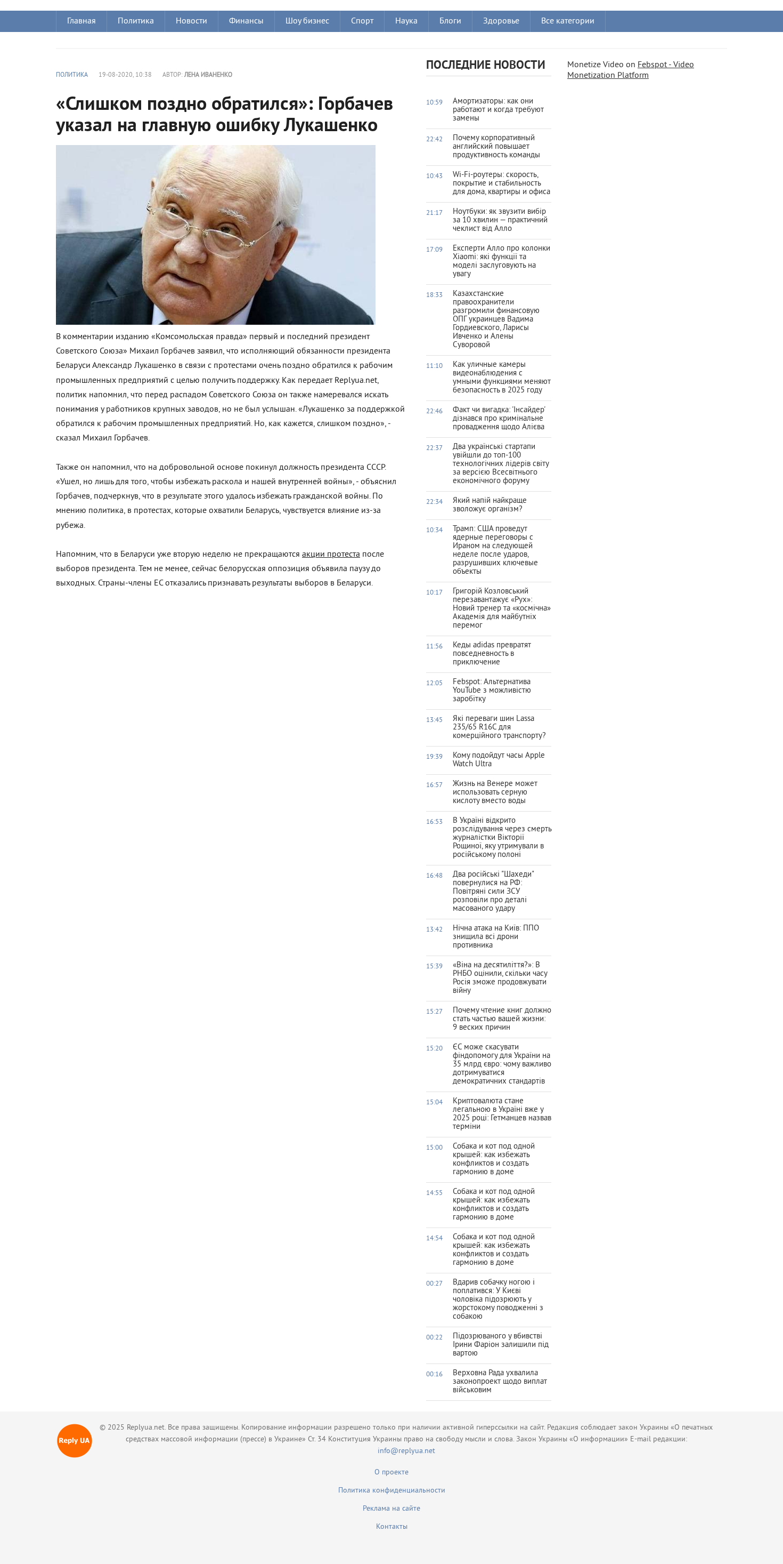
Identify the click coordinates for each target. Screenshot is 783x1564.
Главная (81, 21)
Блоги (450, 21)
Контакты (391, 1526)
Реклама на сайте (391, 1508)
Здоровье (501, 21)
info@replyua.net (406, 1451)
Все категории (567, 21)
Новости (191, 21)
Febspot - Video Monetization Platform (630, 70)
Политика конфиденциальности (391, 1490)
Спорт (362, 21)
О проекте (391, 1472)
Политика (136, 21)
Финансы (246, 21)
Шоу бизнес (307, 21)
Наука (406, 21)
